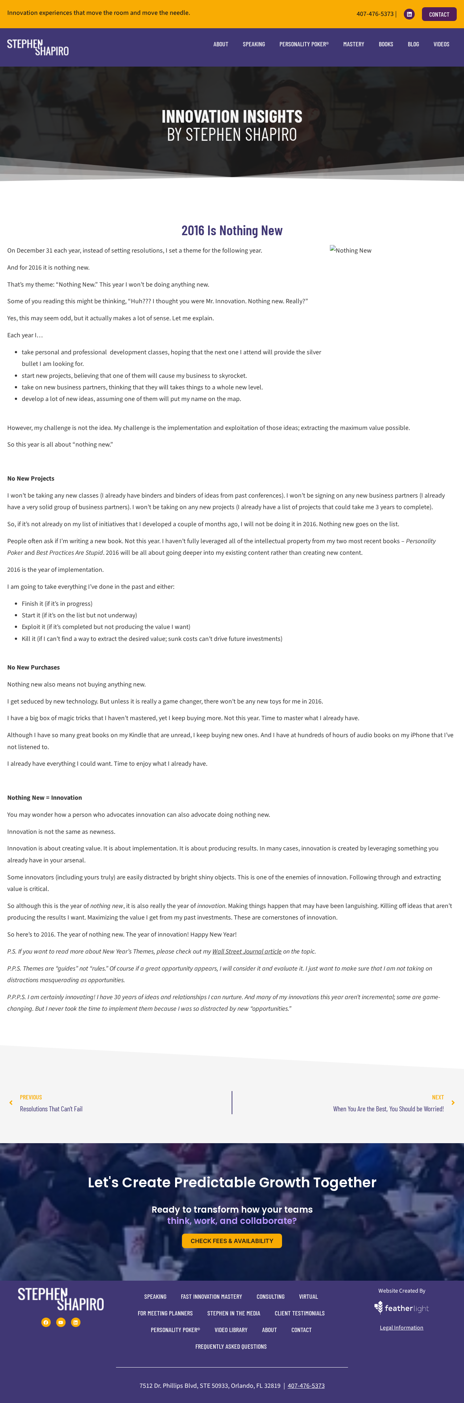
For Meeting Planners (165, 1313)
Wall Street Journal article (247, 951)
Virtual (308, 1296)
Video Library (231, 1330)
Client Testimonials (300, 1313)
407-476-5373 (306, 1385)
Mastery (353, 44)
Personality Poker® (304, 44)
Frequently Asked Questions (231, 1346)
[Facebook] (46, 1322)
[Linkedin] (409, 14)
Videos (442, 44)
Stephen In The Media (233, 1313)
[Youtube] (61, 1322)
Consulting (271, 1296)
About (221, 44)
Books (386, 44)
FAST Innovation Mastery (211, 1296)
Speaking (254, 44)
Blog (413, 44)
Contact (301, 1330)
